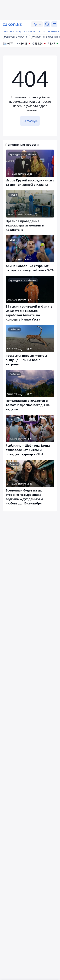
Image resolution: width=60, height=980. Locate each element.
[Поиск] (47, 24)
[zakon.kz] (12, 24)
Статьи (42, 31)
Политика (8, 31)
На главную (30, 121)
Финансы (29, 31)
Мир (19, 31)
